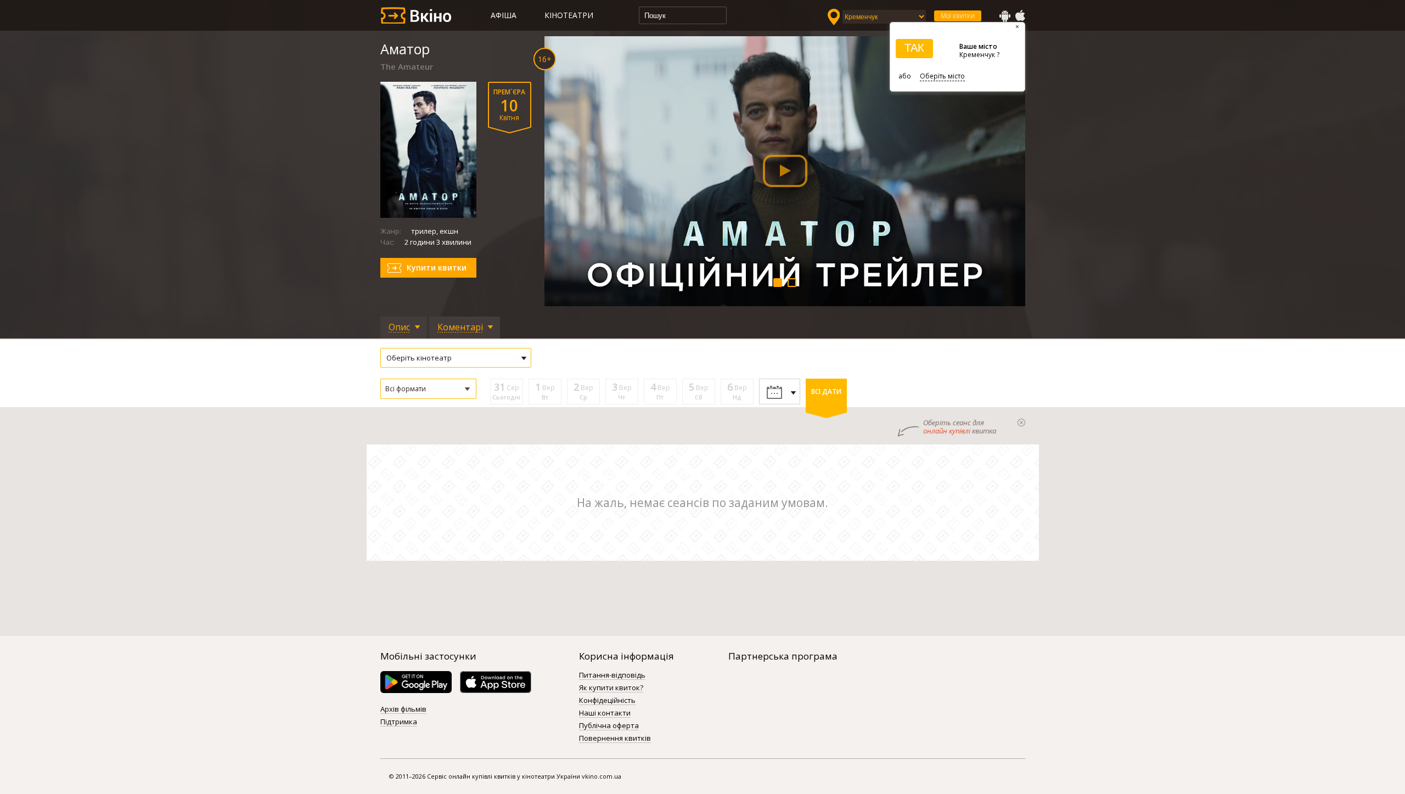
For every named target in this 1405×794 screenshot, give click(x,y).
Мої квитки (958, 15)
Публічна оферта (609, 726)
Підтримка (398, 722)
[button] (428, 389)
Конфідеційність (607, 700)
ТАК (914, 48)
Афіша (503, 15)
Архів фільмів (403, 709)
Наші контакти (605, 713)
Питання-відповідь (612, 675)
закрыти (1021, 422)
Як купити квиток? (611, 688)
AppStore (1019, 16)
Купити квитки (437, 267)
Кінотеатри (568, 15)
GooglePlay (1004, 16)
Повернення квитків (615, 738)
